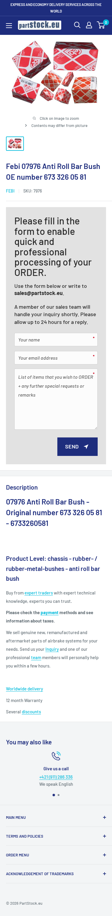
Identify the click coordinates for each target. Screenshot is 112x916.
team (36, 657)
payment (50, 612)
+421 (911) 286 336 (56, 777)
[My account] (89, 25)
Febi (10, 190)
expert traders (38, 592)
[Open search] (77, 25)
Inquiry (52, 649)
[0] (101, 25)
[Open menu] (9, 25)
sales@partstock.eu (38, 293)
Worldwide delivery (24, 688)
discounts (31, 711)
